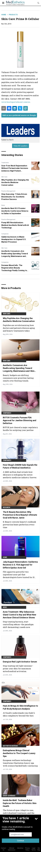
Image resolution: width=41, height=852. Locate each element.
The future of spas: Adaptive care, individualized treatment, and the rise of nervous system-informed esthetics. (18, 813)
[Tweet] (20, 108)
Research (6, 507)
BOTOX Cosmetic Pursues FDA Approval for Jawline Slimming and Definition (19, 420)
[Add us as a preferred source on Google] (25, 108)
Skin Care (4, 177)
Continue (20, 841)
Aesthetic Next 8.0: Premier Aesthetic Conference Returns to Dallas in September (14, 211)
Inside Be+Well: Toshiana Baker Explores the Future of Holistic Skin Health (20, 803)
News (3, 205)
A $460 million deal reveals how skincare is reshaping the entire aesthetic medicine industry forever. (20, 475)
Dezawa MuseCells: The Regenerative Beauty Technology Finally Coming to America (14, 268)
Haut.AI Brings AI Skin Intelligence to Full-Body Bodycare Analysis (20, 707)
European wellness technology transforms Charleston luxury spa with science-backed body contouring (20, 763)
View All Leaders (21, 146)
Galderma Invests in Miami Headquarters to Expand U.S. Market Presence (13, 239)
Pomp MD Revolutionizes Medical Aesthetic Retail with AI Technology (15, 225)
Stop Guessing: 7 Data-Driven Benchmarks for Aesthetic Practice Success (14, 196)
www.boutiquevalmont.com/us (15, 102)
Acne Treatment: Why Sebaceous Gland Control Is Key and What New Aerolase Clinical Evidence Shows (19, 615)
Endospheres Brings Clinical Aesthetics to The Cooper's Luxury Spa (19, 753)
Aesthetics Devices (10, 746)
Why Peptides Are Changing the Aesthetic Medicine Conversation (15, 182)
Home (3, 15)
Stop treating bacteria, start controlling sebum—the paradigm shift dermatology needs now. (18, 624)
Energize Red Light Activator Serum (20, 661)
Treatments (5, 162)
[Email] (3, 108)
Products (13, 15)
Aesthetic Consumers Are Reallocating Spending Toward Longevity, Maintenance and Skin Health (14, 254)
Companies (5, 234)
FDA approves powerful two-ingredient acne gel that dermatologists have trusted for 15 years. (18, 575)
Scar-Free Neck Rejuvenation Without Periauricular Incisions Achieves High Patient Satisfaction (14, 168)
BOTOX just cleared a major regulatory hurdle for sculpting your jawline (20, 428)
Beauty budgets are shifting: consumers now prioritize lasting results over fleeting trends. (18, 378)
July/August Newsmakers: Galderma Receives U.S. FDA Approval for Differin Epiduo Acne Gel (20, 565)
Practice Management (8, 191)
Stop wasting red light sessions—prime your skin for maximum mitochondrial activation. (18, 668)
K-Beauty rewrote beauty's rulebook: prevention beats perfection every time (19, 525)
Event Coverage (9, 796)
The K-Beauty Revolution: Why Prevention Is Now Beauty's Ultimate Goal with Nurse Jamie (20, 515)
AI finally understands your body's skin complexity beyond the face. (19, 714)
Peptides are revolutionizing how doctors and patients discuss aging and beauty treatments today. (19, 328)
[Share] (9, 108)
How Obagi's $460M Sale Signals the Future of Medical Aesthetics (20, 466)
